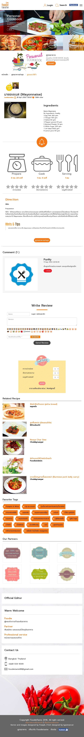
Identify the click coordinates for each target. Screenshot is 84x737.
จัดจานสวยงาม (28, 373)
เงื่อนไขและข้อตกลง (51, 722)
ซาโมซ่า (56, 512)
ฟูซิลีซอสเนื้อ (59, 519)
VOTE (42, 383)
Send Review (42, 342)
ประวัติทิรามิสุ (34, 525)
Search (63, 5)
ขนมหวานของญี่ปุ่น (41, 512)
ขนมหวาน (9, 519)
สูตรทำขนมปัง (58, 525)
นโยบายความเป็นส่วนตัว (34, 722)
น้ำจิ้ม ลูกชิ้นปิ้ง (69, 512)
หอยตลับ (26, 512)
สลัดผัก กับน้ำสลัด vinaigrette (37, 531)
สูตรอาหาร (22, 729)
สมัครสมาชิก (41, 314)
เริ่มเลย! (51, 63)
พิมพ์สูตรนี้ (51, 388)
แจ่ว (46, 525)
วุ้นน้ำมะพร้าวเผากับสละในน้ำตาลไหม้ (52, 506)
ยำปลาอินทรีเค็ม (11, 512)
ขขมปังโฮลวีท (23, 519)
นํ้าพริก (8, 525)
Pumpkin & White (12, 506)
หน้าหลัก (5, 74)
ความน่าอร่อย (28, 368)
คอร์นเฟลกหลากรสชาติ (41, 519)
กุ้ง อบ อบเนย (30, 506)
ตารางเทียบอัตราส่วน (37, 388)
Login (50, 5)
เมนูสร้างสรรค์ (28, 377)
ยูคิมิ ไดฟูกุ (73, 519)
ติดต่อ (53, 729)
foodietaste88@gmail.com (20, 669)
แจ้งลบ (48, 271)
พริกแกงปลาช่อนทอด (13, 531)
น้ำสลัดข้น (20, 525)
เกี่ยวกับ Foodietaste (38, 729)
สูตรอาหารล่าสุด (17, 74)
